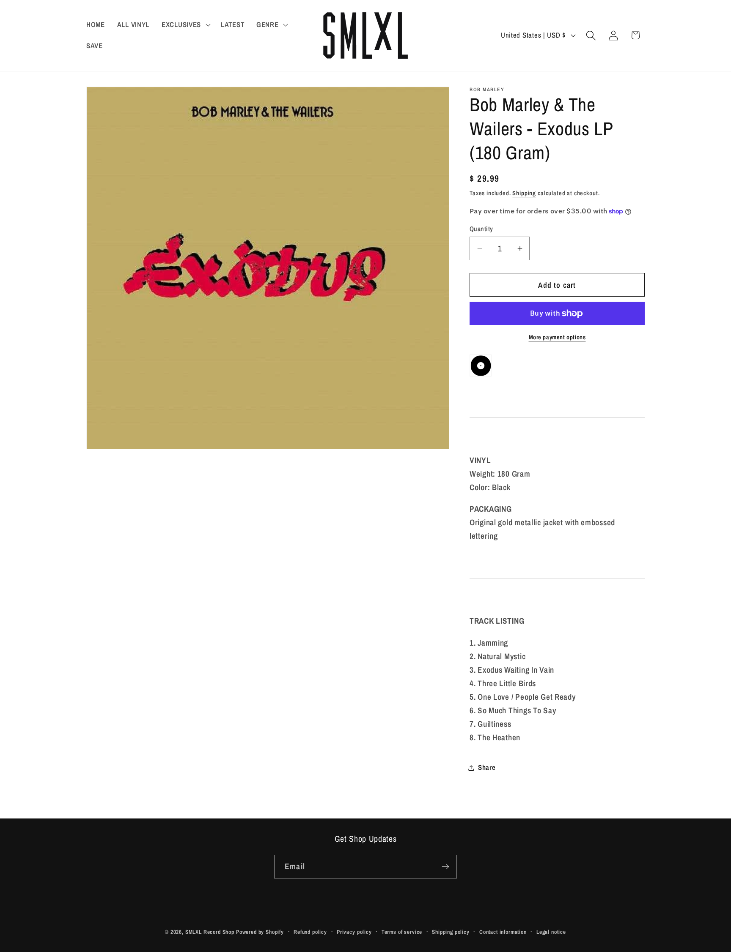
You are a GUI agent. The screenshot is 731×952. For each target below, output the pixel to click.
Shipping (524, 193)
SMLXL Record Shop (209, 932)
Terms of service (402, 932)
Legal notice (551, 932)
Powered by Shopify (260, 932)
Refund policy (310, 932)
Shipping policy (451, 932)
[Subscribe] (445, 866)
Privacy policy (354, 932)
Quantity (481, 228)
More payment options (557, 337)
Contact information (503, 932)
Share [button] (487, 767)
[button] (185, 24)
